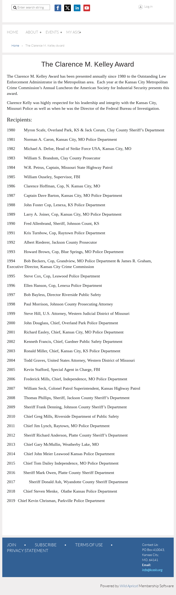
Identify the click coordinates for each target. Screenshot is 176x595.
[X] (67, 8)
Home (15, 45)
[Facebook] (58, 8)
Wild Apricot (129, 586)
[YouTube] (86, 8)
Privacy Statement (27, 550)
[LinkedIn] (77, 8)
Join (11, 545)
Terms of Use (89, 545)
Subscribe (46, 545)
